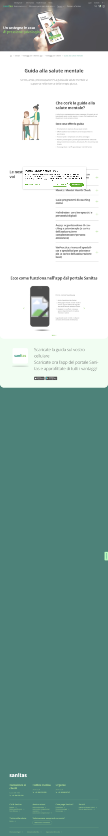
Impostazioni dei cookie (32, 184)
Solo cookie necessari (60, 184)
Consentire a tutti (77, 184)
